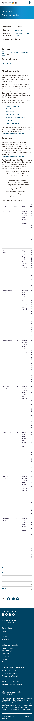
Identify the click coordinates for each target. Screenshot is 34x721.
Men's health (7, 64)
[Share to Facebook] (9, 598)
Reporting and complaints (11, 684)
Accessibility (6, 651)
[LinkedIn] (17, 614)
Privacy (4, 659)
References (6, 568)
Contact (4, 636)
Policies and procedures (10, 681)
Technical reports (12, 120)
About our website (8, 648)
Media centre (6, 634)
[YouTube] (13, 614)
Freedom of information (10, 676)
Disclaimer (5, 656)
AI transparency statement (11, 670)
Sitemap (5, 639)
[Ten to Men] (17, 2)
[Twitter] (10, 614)
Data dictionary (11, 109)
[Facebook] (3, 614)
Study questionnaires (13, 106)
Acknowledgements (9, 584)
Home (3, 11)
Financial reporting (9, 673)
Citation (5, 589)
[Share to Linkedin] (14, 598)
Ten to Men (11, 11)
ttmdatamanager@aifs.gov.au (13, 133)
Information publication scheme (13, 679)
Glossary (5, 573)
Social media (6, 662)
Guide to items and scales (15, 117)
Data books (10, 112)
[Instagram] (6, 614)
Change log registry (13, 123)
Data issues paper (12, 114)
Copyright (5, 653)
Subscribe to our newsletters (9, 621)
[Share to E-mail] (18, 598)
